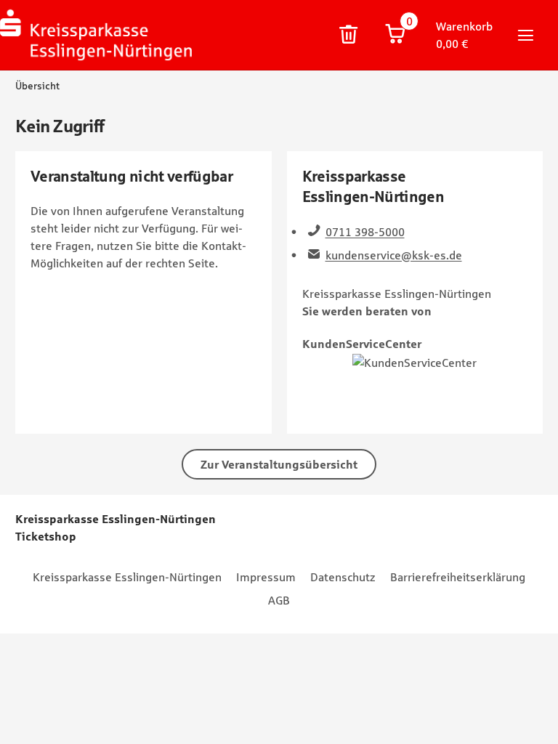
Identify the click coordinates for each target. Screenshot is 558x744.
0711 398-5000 (365, 231)
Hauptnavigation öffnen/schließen (525, 34)
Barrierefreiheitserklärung (457, 576)
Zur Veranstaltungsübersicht (279, 464)
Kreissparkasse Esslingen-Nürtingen (127, 576)
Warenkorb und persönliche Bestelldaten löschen (348, 34)
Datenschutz (343, 576)
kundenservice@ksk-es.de (394, 255)
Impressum (266, 576)
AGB (279, 600)
